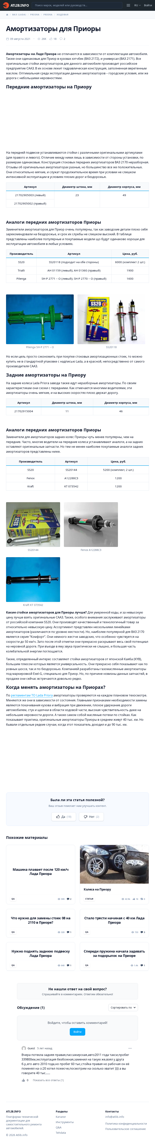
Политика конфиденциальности (126, 1123)
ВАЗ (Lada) (19, 14)
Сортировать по (121, 1007)
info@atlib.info (114, 1117)
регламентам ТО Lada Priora (32, 695)
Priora (35, 14)
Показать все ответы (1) (48, 1080)
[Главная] (7, 14)
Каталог (61, 1117)
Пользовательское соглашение (125, 1129)
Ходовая (63, 14)
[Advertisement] (77, 119)
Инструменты (65, 1122)
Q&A (58, 1127)
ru (136, 5)
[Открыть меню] (128, 5)
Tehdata (61, 1132)
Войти (148, 5)
